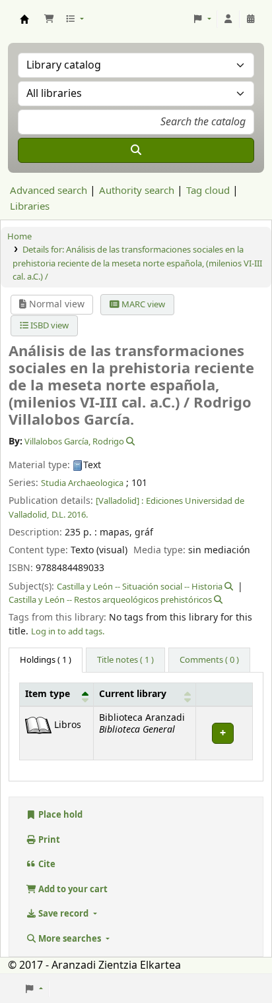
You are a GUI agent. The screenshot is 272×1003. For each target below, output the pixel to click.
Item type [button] (47, 694)
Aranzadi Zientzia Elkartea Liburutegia (24, 19)
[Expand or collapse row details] (223, 733)
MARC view (142, 304)
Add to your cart (72, 889)
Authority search (136, 190)
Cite (45, 864)
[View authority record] (129, 441)
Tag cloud (208, 190)
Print (48, 840)
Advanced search (48, 190)
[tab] (125, 660)
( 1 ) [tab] (45, 659)
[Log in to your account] (228, 19)
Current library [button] (132, 694)
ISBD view (48, 325)
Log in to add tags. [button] (67, 631)
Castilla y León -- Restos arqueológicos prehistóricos (110, 599)
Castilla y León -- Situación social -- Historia (139, 586)
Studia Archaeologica (82, 483)
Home (19, 236)
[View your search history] (250, 19)
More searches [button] (69, 938)
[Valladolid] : (119, 501)
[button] (48, 19)
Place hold (59, 814)
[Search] (136, 150)
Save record (63, 913)
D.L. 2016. (69, 514)
